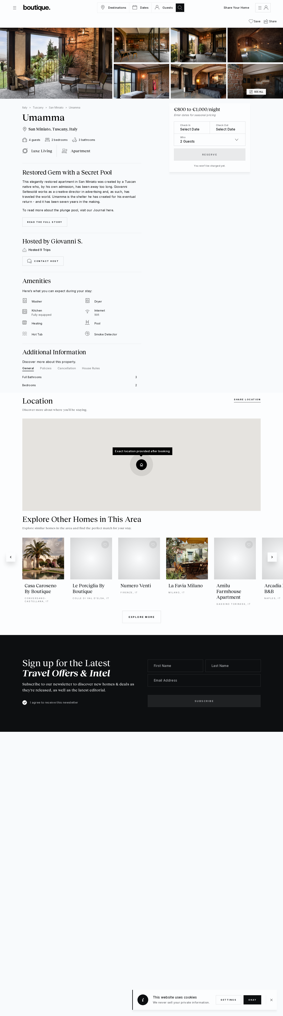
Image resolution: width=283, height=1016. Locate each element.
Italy (24, 107)
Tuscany (38, 107)
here (109, 210)
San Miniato (56, 107)
